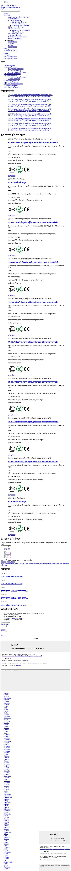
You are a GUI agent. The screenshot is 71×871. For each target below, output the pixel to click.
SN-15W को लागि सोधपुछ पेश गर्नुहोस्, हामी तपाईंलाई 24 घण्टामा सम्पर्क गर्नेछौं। (29, 125)
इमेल (2, 635)
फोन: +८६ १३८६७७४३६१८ (8, 5)
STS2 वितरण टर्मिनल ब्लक (15, 33)
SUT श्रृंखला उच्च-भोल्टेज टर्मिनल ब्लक (18, 17)
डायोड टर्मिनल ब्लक (13, 19)
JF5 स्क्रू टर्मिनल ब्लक (14, 20)
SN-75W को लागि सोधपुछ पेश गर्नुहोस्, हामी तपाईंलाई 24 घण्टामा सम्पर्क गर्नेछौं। (29, 101)
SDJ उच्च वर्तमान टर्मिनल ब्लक (16, 27)
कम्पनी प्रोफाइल (12, 42)
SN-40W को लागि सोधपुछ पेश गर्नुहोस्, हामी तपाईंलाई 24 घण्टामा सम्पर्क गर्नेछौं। (29, 115)
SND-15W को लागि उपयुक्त (17, 182)
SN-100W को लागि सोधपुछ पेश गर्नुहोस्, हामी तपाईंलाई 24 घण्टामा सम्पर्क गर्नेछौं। (29, 106)
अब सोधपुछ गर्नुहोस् (6, 546)
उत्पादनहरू (7, 15)
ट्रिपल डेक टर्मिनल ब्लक (7, 563)
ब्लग (5, 48)
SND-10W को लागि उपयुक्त (17, 502)
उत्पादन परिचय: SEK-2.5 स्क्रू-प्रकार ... (14, 598)
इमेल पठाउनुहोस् (5, 624)
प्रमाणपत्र (11, 43)
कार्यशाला (10, 45)
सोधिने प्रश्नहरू (12, 47)
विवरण (13, 176)
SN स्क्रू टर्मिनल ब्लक (14, 28)
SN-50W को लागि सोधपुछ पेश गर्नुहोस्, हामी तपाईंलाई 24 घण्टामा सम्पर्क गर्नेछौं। (29, 111)
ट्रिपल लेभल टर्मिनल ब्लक (21, 563)
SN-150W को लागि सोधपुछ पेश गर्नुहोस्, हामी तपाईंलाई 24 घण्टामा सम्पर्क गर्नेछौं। (29, 96)
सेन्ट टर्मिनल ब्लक (46, 563)
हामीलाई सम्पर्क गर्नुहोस (10, 50)
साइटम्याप (3, 562)
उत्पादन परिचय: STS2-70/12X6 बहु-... (13, 605)
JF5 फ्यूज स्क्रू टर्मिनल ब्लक (19, 22)
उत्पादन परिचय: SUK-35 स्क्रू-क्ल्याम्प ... (14, 591)
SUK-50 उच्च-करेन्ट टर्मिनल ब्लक (11, 584)
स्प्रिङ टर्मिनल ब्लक (56, 563)
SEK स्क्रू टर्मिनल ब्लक (14, 35)
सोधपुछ (10, 176)
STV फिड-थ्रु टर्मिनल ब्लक (12, 87)
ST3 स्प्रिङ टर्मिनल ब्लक (15, 38)
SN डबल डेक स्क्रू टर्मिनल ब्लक (21, 30)
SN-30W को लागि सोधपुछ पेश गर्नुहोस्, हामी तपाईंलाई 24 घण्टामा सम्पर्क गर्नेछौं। (29, 120)
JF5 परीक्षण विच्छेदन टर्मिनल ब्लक (20, 25)
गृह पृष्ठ (6, 14)
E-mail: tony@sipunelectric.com (10, 7)
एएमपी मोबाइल (11, 562)
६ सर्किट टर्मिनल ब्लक (35, 563)
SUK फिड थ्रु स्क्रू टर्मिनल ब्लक (17, 37)
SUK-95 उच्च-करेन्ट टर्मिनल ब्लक (11, 577)
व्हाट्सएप (3, 630)
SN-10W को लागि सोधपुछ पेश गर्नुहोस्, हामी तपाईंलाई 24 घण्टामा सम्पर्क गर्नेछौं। (29, 130)
